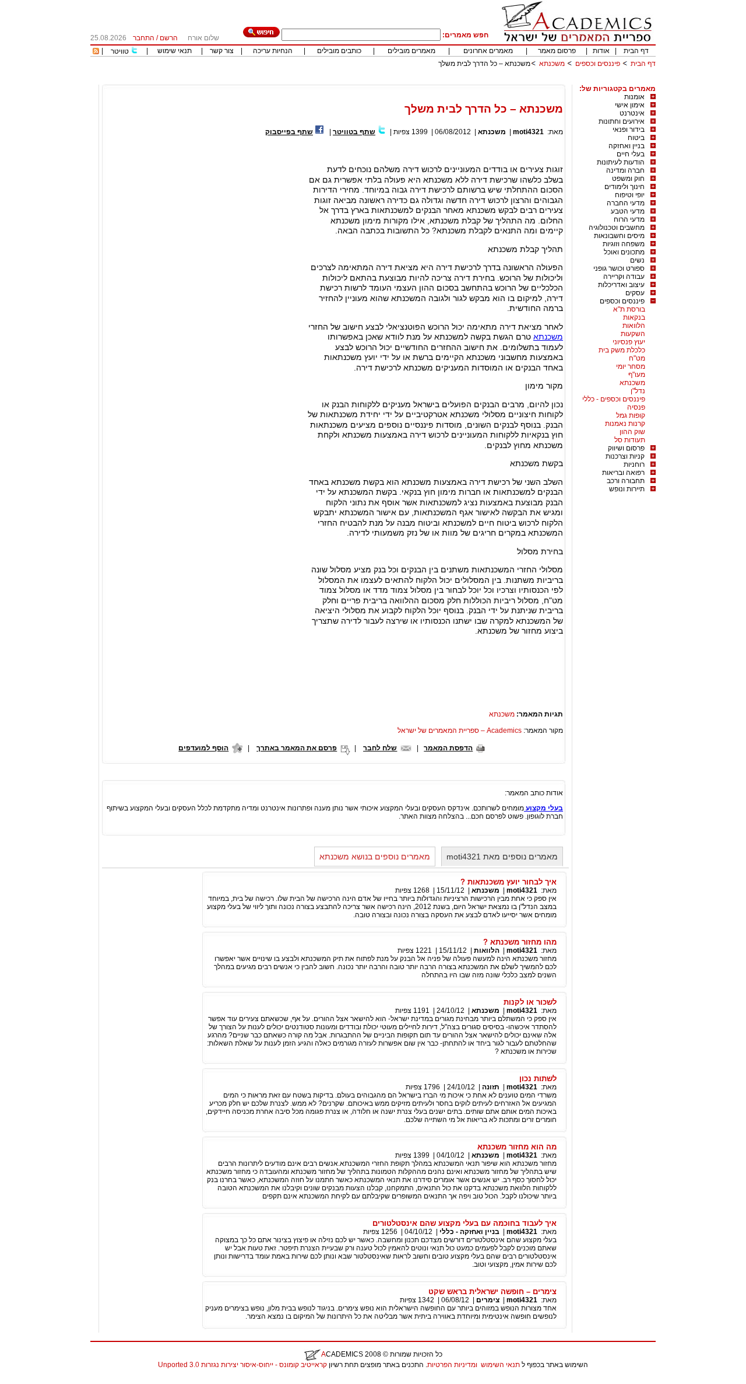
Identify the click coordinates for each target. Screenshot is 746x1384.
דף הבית (636, 51)
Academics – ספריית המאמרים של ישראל (459, 730)
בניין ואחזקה (626, 146)
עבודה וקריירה (624, 276)
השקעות (633, 334)
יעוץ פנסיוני (629, 342)
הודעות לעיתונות (621, 162)
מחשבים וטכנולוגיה (617, 227)
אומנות (634, 97)
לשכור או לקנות (530, 1002)
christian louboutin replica (45, 1380)
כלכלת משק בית (622, 350)
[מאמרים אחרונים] (96, 52)
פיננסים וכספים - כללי (613, 399)
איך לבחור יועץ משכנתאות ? (508, 882)
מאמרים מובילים (411, 51)
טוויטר (120, 51)
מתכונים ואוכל (624, 252)
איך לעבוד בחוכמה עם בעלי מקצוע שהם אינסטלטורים (464, 1223)
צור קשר (222, 51)
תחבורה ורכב (626, 481)
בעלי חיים (631, 154)
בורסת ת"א (629, 309)
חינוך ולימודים (624, 187)
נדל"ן (638, 391)
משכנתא (552, 64)
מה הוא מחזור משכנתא (517, 1146)
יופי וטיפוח (630, 195)
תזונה (490, 1087)
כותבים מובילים (339, 51)
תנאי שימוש (174, 51)
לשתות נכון (538, 1078)
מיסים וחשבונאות (619, 236)
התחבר (143, 38)
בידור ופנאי (629, 129)
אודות (601, 51)
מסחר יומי (630, 366)
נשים (637, 260)
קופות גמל (630, 415)
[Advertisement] (443, 80)
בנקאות (634, 317)
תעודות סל (629, 440)
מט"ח (637, 358)
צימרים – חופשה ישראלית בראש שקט (492, 1291)
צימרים (487, 1300)
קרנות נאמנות (625, 424)
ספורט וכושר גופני (619, 268)
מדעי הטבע (628, 211)
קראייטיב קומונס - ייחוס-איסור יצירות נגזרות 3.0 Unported (242, 1365)
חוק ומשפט (628, 178)
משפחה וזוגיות (624, 244)
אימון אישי (630, 105)
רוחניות (634, 464)
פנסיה (636, 407)
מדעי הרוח (629, 219)
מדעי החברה (626, 203)
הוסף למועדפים (203, 748)
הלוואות (633, 325)
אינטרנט (632, 113)
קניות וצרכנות (625, 456)
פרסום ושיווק (626, 448)
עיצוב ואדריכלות (621, 285)
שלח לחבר (380, 748)
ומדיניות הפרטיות (452, 1365)
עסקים (635, 293)
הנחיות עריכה (273, 51)
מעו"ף (636, 375)
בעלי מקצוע (543, 808)
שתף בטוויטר (354, 132)
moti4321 (528, 132)
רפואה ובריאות (623, 473)
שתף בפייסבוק (289, 132)
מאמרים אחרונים (488, 51)
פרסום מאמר (557, 51)
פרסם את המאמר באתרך (296, 748)
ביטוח (636, 138)
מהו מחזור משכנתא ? (520, 942)
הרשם (169, 38)
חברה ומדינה (625, 170)
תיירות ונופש (627, 489)
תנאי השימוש (500, 1365)
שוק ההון (632, 432)
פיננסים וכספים (597, 64)
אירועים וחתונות (622, 121)
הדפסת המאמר (448, 748)
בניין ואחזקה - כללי (469, 1232)
